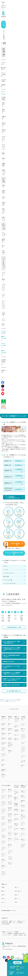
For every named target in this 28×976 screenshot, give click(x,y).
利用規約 (16, 931)
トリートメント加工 (16, 839)
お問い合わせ (3, 371)
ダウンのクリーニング (3, 791)
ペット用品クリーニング (23, 845)
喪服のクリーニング (3, 867)
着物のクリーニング (10, 791)
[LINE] (3, 401)
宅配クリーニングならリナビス (21, 958)
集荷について (12, 921)
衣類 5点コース (3, 729)
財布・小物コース (3, 252)
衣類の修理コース (3, 165)
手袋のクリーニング (10, 840)
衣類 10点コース (3, 734)
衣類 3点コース (3, 724)
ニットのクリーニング (3, 824)
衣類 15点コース (3, 738)
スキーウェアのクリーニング (3, 873)
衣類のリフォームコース (3, 172)
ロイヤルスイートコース (3, 147)
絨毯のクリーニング (10, 846)
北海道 (2, 887)
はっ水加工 (16, 829)
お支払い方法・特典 (6, 922)
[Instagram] (2, 389)
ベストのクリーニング (3, 842)
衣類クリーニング (23, 791)
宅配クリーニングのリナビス (6, 699)
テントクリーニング (23, 835)
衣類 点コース (3, 104)
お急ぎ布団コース (3, 192)
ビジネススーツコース (3, 139)
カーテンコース (3, 274)
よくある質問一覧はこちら (13, 691)
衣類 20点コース (3, 743)
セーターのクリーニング (3, 818)
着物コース (3, 153)
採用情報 (15, 935)
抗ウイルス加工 (16, 834)
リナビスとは (3, 63)
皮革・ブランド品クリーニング (23, 817)
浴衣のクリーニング (10, 797)
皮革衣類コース (3, 240)
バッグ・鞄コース (3, 234)
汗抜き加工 (16, 819)
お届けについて (21, 921)
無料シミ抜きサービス (16, 798)
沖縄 (16, 902)
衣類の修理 (23, 801)
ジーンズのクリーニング (3, 855)
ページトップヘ (14, 709)
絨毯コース (3, 279)
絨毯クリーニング (23, 840)
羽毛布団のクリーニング (10, 809)
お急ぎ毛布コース (3, 204)
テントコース (3, 319)
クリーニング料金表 (3, 74)
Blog (25, 935)
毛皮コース (3, 159)
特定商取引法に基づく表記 (19, 933)
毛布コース (3, 197)
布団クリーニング (23, 806)
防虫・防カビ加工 (16, 824)
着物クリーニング (23, 829)
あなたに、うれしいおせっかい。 (3, 5)
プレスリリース (10, 931)
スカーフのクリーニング (10, 834)
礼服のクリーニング (3, 861)
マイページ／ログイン (4, 24)
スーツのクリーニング (3, 830)
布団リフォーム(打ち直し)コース (10, 745)
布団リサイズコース (3, 219)
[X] (2, 386)
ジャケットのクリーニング (3, 836)
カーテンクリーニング (23, 824)
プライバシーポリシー (7, 935)
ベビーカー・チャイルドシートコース (3, 304)
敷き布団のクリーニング (10, 821)
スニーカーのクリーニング (10, 858)
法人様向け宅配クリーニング (3, 362)
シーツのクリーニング (10, 827)
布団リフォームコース (3, 211)
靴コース (3, 246)
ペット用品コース (3, 313)
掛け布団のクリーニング (10, 815)
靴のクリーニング (10, 863)
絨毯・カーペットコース (23, 730)
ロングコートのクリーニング (3, 803)
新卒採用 (20, 935)
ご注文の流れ (4, 921)
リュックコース (3, 295)
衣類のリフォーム (23, 796)
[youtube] (2, 393)
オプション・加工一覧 (16, 792)
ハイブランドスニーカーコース (3, 287)
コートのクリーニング (3, 797)
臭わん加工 (16, 815)
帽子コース (3, 324)
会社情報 (3, 931)
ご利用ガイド (3, 68)
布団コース (3, 186)
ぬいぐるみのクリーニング (10, 803)
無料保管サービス (16, 810)
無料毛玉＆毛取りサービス (16, 805)
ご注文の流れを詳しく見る (13, 627)
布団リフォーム (23, 810)
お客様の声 (3, 85)
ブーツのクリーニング (10, 852)
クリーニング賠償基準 (7, 933)
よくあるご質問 (3, 80)
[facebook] (2, 382)
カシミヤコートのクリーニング (3, 811)
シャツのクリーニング (3, 849)
